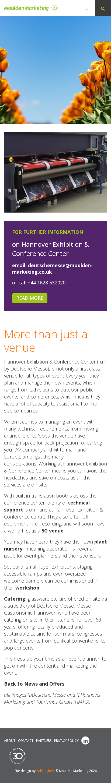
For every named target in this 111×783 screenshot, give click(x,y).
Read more (29, 298)
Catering (14, 598)
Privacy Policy (66, 740)
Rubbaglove (45, 770)
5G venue (52, 530)
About (9, 740)
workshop (27, 587)
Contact (25, 740)
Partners (43, 740)
